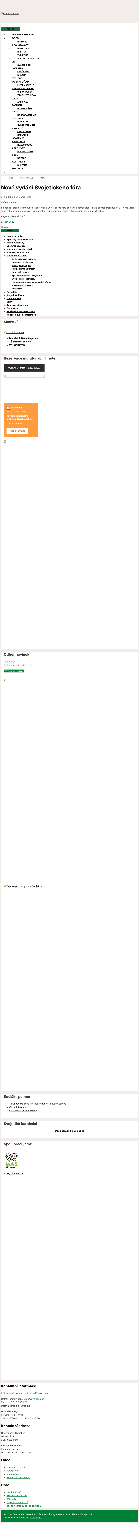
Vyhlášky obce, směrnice (20, 239)
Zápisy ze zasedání (20, 103)
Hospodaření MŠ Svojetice (24, 117)
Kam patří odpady (20, 272)
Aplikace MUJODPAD (22, 285)
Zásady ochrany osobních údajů (24, 1505)
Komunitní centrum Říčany (23, 1110)
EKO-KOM (17, 288)
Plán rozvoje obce (22, 153)
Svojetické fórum (16, 295)
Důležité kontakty (19, 167)
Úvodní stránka (23, 34)
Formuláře (12, 292)
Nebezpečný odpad (21, 265)
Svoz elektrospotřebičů (23, 279)
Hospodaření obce (22, 110)
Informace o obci (16, 1467)
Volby (9, 301)
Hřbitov (21, 51)
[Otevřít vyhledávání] (6, 25)
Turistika (22, 55)
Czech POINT (24, 131)
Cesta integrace (17, 1107)
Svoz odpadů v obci (17, 255)
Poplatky (23, 121)
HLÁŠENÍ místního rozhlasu (21, 311)
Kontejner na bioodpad (23, 262)
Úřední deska (24, 92)
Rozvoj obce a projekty (22, 147)
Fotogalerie (12, 308)
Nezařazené (7, 227)
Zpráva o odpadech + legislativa (28, 275)
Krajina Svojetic (19, 77)
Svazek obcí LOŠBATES (21, 67)
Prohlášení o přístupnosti (79, 1514)
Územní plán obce (16, 245)
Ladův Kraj (23, 71)
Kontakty (18, 161)
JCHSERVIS (36, 1517)
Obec (15, 38)
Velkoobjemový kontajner (24, 259)
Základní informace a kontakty (20, 138)
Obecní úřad (20, 81)
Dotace (21, 158)
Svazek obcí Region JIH (25, 60)
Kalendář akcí (14, 298)
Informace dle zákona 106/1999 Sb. (23, 87)
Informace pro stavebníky (20, 249)
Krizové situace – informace (21, 314)
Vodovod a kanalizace (18, 252)
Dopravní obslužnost (18, 305)
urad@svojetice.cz (34, 1399)
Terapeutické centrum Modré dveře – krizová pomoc (37, 1103)
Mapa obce (23, 48)
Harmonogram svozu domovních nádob (31, 282)
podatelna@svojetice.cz (37, 1393)
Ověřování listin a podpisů (24, 127)
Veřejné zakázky (15, 242)
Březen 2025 (7, 221)
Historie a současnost (20, 43)
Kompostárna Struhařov (23, 268)
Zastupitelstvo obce (24, 97)
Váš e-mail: (10, 661)
